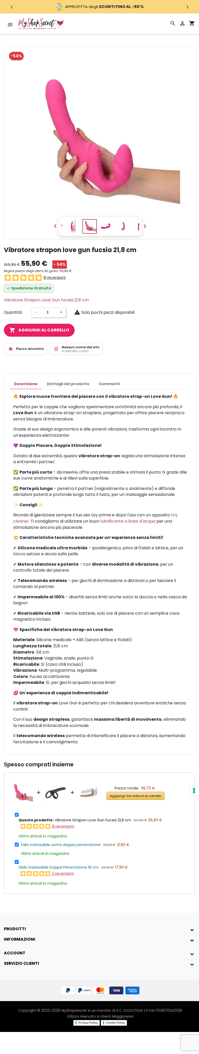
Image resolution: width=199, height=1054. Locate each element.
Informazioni (19, 939)
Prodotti (15, 929)
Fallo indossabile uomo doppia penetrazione (61, 844)
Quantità (13, 312)
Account (14, 953)
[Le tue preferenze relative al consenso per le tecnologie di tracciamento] (194, 790)
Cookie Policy (115, 1022)
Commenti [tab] (109, 383)
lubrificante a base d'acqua (128, 521)
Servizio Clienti (21, 963)
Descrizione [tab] (26, 383)
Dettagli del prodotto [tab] (68, 383)
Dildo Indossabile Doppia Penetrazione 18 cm (59, 867)
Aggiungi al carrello (39, 330)
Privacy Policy (88, 1022)
